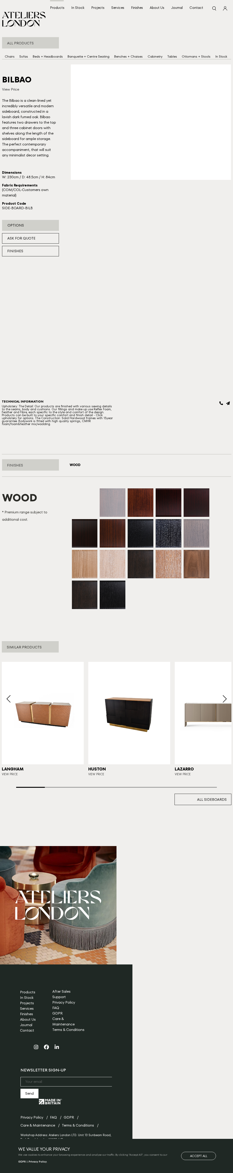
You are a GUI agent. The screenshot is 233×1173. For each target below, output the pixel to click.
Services (117, 7)
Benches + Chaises (128, 56)
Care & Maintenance (63, 1021)
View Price (10, 89)
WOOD (75, 465)
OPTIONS (16, 225)
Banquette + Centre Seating (88, 56)
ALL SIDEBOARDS (212, 799)
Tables (172, 56)
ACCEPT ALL (198, 1156)
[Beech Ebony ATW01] (85, 515)
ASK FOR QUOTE (21, 238)
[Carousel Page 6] (174, 787)
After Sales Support (61, 994)
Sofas (23, 56)
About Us (157, 7)
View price (96, 774)
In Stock (77, 7)
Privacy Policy (63, 1002)
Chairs (10, 56)
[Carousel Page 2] (59, 787)
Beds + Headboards (48, 56)
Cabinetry (155, 56)
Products (57, 7)
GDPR (57, 1013)
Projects (97, 7)
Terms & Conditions (68, 1029)
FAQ (55, 1007)
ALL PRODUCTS (20, 43)
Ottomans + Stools (196, 56)
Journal (177, 7)
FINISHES (15, 251)
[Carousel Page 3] (87, 787)
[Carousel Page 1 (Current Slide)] (30, 787)
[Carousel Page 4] (116, 787)
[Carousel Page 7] (202, 787)
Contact (196, 7)
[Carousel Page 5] (145, 787)
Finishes (137, 7)
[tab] (75, 465)
